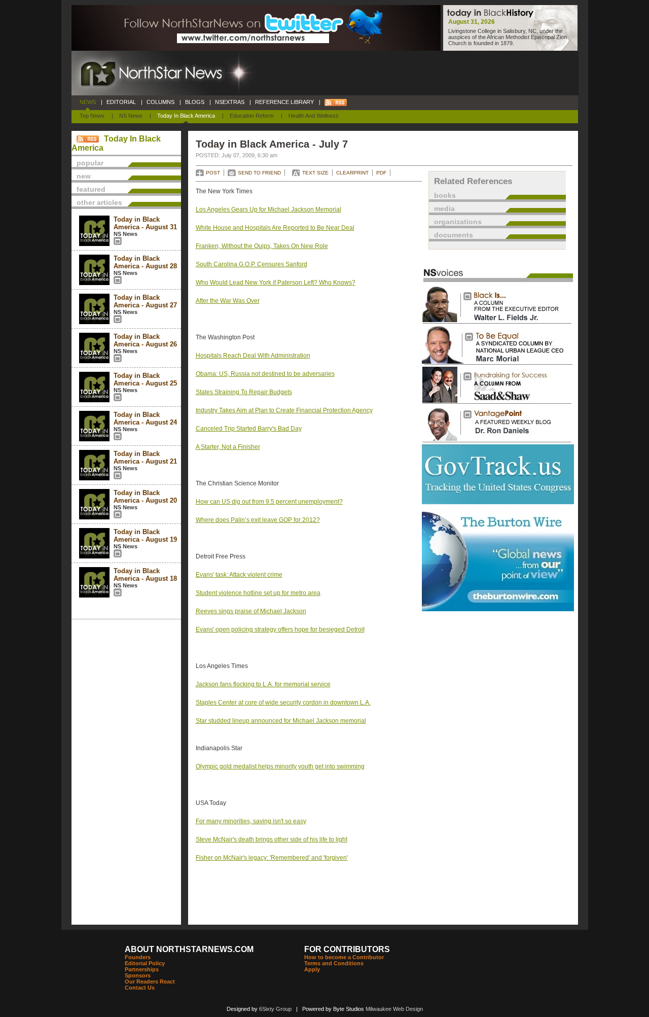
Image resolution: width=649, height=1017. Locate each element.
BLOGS (194, 102)
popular (90, 163)
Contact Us (140, 988)
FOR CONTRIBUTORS (347, 949)
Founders (138, 957)
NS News (130, 116)
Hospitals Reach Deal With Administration (253, 355)
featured (91, 189)
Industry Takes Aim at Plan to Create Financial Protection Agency (284, 410)
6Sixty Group (275, 1009)
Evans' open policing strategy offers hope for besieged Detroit (280, 629)
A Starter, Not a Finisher (228, 446)
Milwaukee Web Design (394, 1009)
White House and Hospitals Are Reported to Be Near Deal (275, 227)
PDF (381, 173)
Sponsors (138, 975)
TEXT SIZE (315, 173)
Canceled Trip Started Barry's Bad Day (249, 428)
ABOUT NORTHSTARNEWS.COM (189, 949)
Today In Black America (186, 116)
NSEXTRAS (229, 102)
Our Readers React (150, 981)
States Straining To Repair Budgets (244, 392)
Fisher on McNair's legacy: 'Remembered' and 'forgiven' (272, 857)
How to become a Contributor (344, 957)
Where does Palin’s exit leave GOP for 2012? (258, 519)
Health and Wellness (314, 116)
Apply (312, 969)
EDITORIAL (121, 102)
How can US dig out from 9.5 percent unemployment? (269, 501)
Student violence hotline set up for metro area (258, 593)
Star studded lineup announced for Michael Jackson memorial (281, 720)
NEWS (88, 102)
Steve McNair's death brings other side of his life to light (271, 839)
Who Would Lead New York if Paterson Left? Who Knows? (275, 282)
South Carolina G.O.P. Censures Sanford (251, 264)
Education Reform (252, 116)
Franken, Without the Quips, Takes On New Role (262, 246)
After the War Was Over (228, 300)
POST (213, 173)
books (445, 195)
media (444, 208)
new (84, 176)
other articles (99, 202)
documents (453, 235)
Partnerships (142, 969)
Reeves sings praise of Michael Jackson (251, 611)
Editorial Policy (145, 963)
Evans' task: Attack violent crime (239, 574)
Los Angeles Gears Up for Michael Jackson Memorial (268, 209)
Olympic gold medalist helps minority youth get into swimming (280, 766)
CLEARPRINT (352, 173)
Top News (92, 116)
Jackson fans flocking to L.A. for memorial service (263, 684)
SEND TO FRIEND (259, 173)
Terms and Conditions (334, 963)
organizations (458, 222)
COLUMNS (160, 102)
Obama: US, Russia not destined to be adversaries (265, 373)
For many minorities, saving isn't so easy (251, 821)
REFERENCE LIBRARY (284, 102)
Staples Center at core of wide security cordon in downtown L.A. (283, 702)
